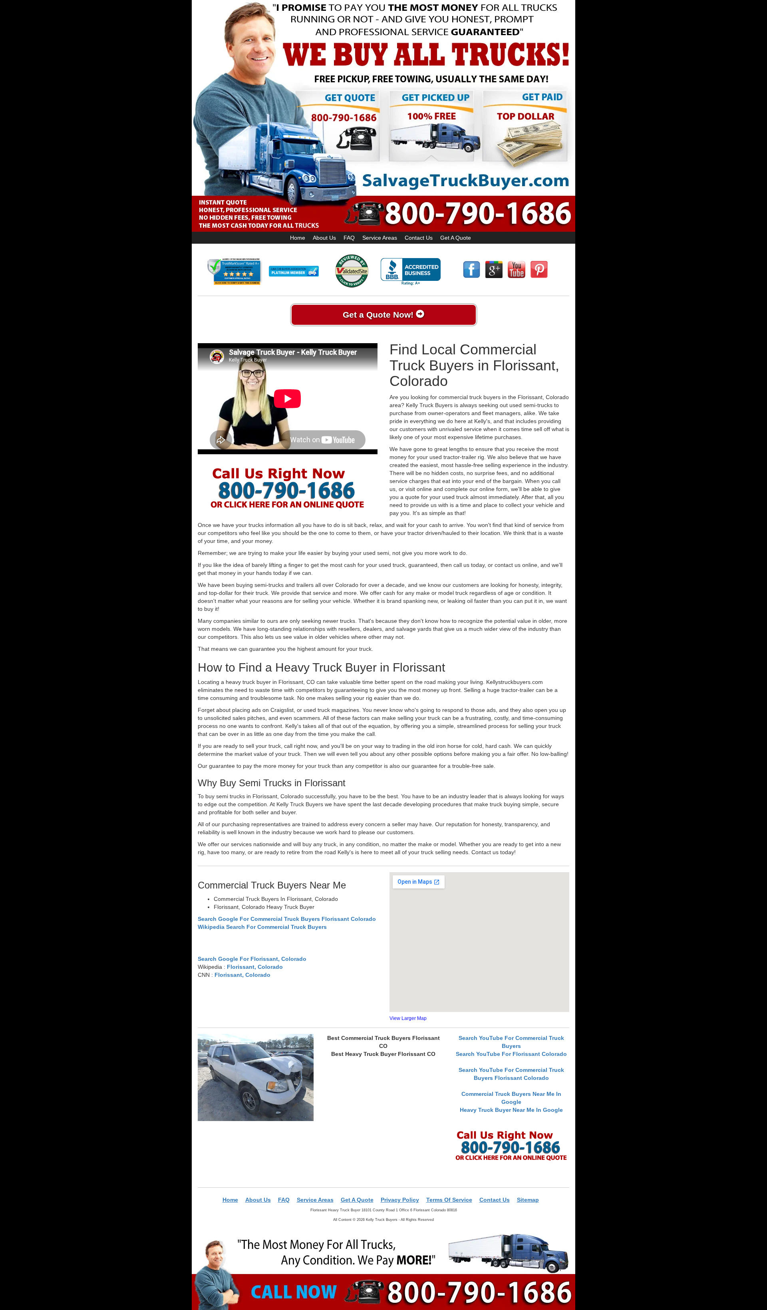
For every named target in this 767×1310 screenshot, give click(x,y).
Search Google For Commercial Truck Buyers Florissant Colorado (287, 919)
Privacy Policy (400, 1200)
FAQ (349, 238)
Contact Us (419, 238)
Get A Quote (455, 238)
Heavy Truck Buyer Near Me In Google (511, 1110)
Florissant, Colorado (255, 967)
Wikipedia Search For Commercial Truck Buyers (262, 927)
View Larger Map (408, 1018)
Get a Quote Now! (379, 314)
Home (297, 238)
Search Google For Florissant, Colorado (252, 959)
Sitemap (528, 1200)
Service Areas (379, 238)
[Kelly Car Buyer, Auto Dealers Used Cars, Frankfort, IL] (411, 272)
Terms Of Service (449, 1200)
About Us (324, 238)
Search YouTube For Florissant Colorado (511, 1054)
